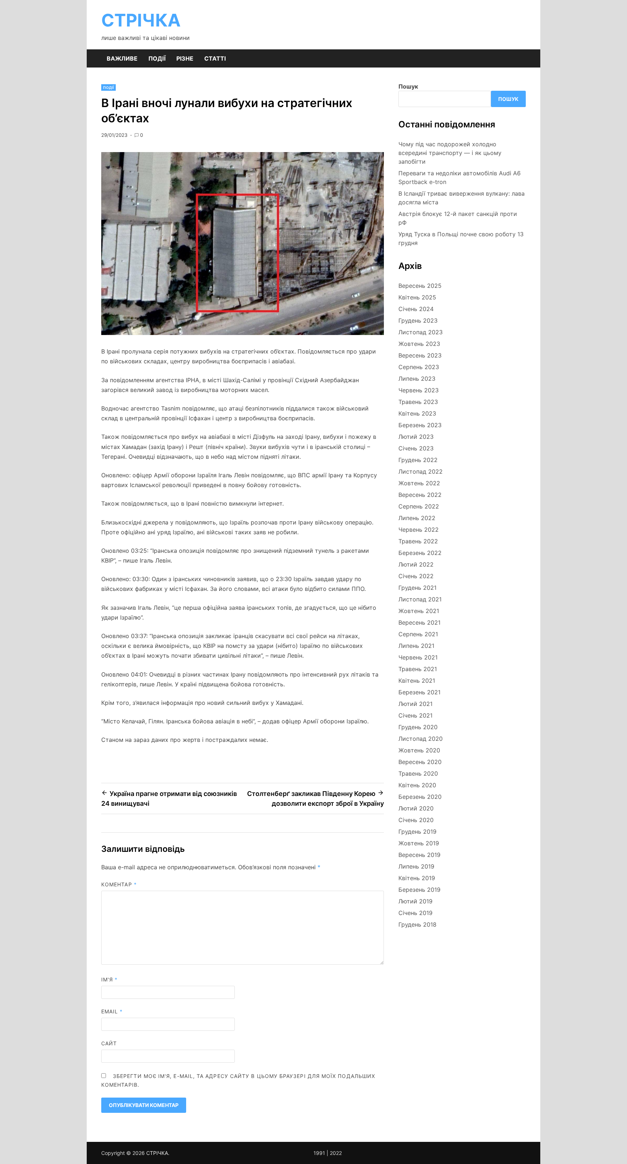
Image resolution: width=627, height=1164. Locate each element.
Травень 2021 (417, 669)
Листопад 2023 (420, 332)
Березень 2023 (420, 425)
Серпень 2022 (418, 506)
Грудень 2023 (418, 320)
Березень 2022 (420, 552)
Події (156, 58)
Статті (215, 58)
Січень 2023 (416, 448)
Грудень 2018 (417, 924)
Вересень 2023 (420, 355)
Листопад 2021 (420, 599)
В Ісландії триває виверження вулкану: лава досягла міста (461, 198)
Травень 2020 (418, 773)
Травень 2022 (418, 541)
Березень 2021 (419, 692)
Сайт (109, 1043)
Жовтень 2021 (418, 610)
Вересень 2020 (420, 761)
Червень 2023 (418, 390)
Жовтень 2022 (419, 483)
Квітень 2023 (417, 413)
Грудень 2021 (417, 587)
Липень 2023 (416, 378)
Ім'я (109, 979)
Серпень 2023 (418, 367)
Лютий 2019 (415, 901)
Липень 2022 (416, 518)
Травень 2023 (418, 401)
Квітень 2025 (417, 297)
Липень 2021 (416, 645)
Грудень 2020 (418, 727)
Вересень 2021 (419, 622)
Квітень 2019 (416, 878)
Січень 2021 (415, 715)
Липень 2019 (416, 866)
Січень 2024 (416, 309)
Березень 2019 (419, 889)
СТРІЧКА (141, 20)
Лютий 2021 (415, 703)
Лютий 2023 (416, 436)
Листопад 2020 (420, 738)
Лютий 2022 (416, 564)
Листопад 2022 (420, 471)
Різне (184, 58)
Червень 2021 (418, 657)
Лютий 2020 (416, 808)
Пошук (408, 86)
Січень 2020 (416, 820)
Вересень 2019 (419, 854)
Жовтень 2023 (419, 343)
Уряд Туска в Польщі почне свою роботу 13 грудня (461, 238)
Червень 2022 (418, 529)
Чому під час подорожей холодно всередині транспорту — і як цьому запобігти (449, 152)
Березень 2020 (420, 796)
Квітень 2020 (417, 785)
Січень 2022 (416, 576)
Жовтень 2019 (418, 843)
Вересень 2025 (420, 285)
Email (112, 1011)
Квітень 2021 (416, 680)
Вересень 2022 (420, 494)
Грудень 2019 (417, 831)
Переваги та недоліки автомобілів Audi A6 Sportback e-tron (459, 177)
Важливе (122, 58)
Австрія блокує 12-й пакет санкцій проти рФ (457, 218)
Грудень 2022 (418, 459)
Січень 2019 (415, 912)
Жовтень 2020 (419, 750)
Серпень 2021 (418, 634)
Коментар (119, 884)
